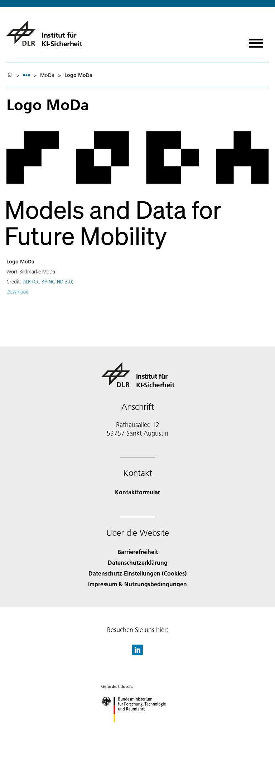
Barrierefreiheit (137, 551)
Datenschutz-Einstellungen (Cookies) (137, 573)
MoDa (47, 75)
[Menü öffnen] (256, 41)
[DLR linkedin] (137, 653)
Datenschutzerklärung (138, 562)
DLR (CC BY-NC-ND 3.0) (48, 281)
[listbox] (26, 75)
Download (17, 291)
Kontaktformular (137, 492)
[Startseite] (9, 75)
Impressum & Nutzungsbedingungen (137, 584)
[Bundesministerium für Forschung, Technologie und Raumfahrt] (138, 729)
